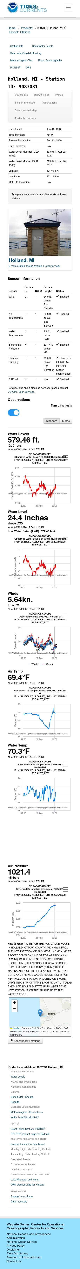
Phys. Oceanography (50, 60)
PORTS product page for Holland (30, 1134)
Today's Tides (41, 95)
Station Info (16, 46)
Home (12, 28)
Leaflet (16, 1028)
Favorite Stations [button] (20, 32)
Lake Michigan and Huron (25, 1179)
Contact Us (14, 1261)
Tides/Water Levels (42, 46)
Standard (51, 421)
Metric (66, 421)
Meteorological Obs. (21, 60)
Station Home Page (22, 1196)
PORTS (15, 67)
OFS (28, 67)
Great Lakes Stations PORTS (28, 1129)
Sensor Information (25, 102)
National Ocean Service (22, 1241)
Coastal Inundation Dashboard (27, 1144)
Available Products (25, 118)
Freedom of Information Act (24, 1257)
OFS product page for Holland (27, 1184)
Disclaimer (13, 1249)
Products (26, 28)
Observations (49, 102)
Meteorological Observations (27, 1112)
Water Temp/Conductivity (25, 1117)
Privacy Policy (16, 1245)
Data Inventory (19, 1201)
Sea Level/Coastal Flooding (25, 53)
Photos (59, 95)
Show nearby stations (26, 1041)
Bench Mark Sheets (22, 1097)
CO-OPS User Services (21, 391)
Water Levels (18, 1076)
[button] (40, 1013)
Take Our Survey (17, 1253)
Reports (15, 1102)
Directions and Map (26, 110)
